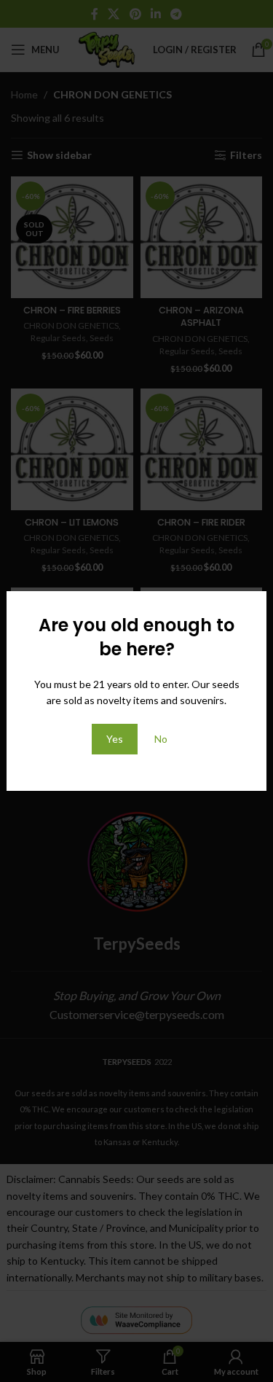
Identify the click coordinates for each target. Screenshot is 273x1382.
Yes (114, 739)
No (160, 739)
